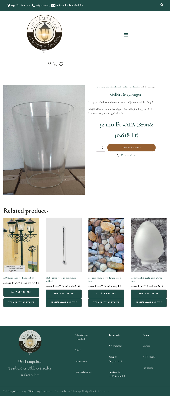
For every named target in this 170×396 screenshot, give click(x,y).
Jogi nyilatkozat (83, 372)
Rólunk (146, 335)
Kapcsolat (148, 367)
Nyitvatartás (115, 345)
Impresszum (81, 361)
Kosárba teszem (131, 147)
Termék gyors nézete (21, 302)
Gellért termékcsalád (131, 87)
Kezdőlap (100, 87)
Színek (146, 345)
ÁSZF (78, 350)
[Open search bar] (161, 4)
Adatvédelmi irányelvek (81, 337)
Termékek (114, 335)
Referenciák (149, 356)
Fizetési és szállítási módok (117, 374)
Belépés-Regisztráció (115, 359)
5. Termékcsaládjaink (113, 87)
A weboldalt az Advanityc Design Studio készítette (81, 391)
